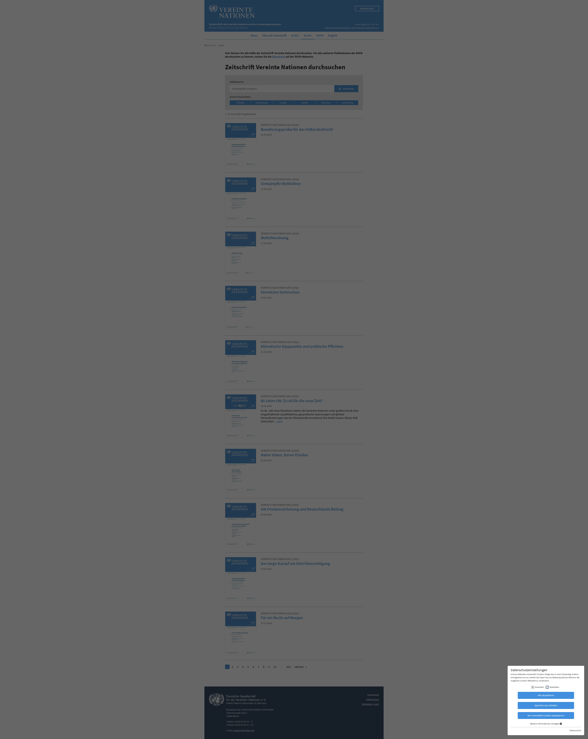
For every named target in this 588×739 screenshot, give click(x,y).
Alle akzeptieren (546, 695)
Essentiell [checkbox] (539, 687)
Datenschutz (575, 730)
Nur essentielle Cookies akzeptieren (546, 715)
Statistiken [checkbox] (554, 687)
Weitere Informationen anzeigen (545, 723)
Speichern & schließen (545, 705)
